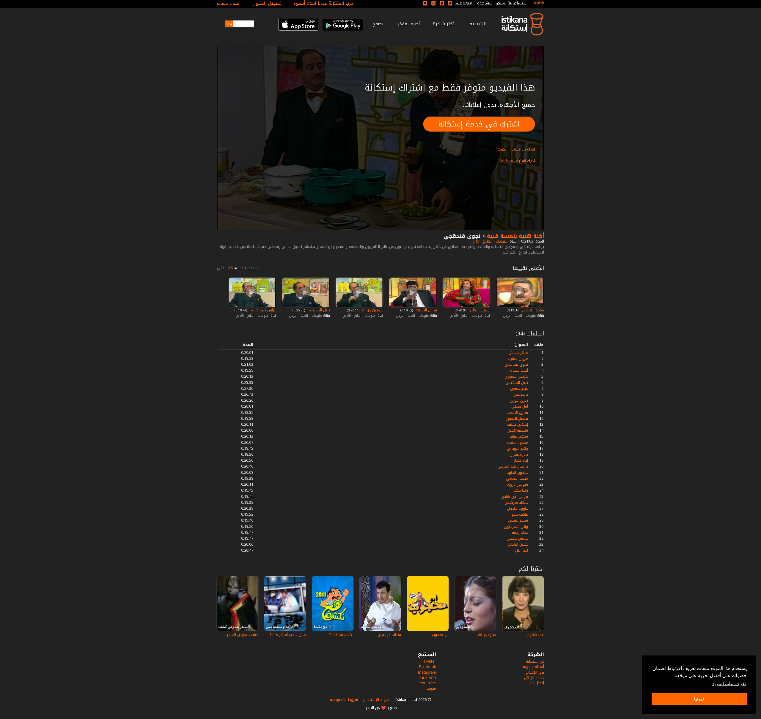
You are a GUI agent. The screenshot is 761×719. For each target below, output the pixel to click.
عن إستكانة (535, 661)
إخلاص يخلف (517, 424)
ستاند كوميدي (389, 634)
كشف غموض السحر (242, 634)
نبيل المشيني (318, 310)
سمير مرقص (518, 520)
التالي (222, 268)
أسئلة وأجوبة (533, 666)
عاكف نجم (520, 514)
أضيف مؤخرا (408, 24)
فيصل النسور (517, 418)
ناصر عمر (521, 394)
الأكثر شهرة (445, 24)
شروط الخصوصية (344, 699)
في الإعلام (535, 672)
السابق (253, 268)
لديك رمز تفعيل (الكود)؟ (515, 149)
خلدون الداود (517, 472)
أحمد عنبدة (519, 370)
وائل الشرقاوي (516, 526)
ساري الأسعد (425, 310)
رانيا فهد (520, 490)
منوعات (501, 241)
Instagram (427, 672)
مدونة (431, 688)
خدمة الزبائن (534, 677)
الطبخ (487, 241)
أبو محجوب (440, 634)
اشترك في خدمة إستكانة (479, 124)
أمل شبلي (519, 406)
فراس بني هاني (262, 310)
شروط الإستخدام (376, 699)
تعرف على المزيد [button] (729, 683)
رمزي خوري (519, 400)
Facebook (427, 666)
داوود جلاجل (517, 508)
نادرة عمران (519, 454)
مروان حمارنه (517, 358)
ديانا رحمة (520, 532)
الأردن (473, 241)
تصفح (377, 24)
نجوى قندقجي (516, 364)
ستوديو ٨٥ (487, 634)
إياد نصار (521, 460)
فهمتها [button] (699, 698)
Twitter (429, 661)
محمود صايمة (517, 442)
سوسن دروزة (372, 310)
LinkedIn (428, 677)
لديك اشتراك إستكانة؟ (517, 160)
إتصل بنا (537, 683)
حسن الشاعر (518, 544)
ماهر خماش (518, 352)
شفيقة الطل (479, 310)
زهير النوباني (517, 448)
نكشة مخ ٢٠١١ (341, 634)
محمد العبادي (532, 310)
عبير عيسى (519, 388)
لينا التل (521, 550)
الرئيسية (478, 24)
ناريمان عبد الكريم (513, 466)
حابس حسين (517, 538)
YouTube (428, 683)
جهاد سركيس (516, 502)
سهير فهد (519, 436)
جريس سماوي (516, 376)
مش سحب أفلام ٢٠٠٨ (288, 634)
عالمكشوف (535, 634)
